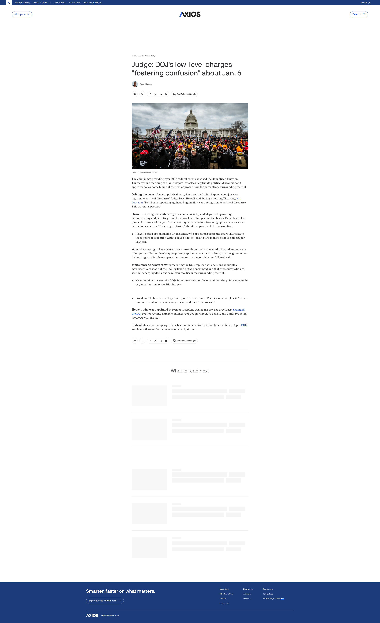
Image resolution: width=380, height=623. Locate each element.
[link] (134, 94)
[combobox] (42, 2)
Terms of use (268, 594)
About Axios (224, 589)
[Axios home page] (9, 2)
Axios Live (74, 2)
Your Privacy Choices (271, 599)
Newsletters (22, 2)
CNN (244, 325)
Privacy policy (268, 589)
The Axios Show (92, 2)
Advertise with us (226, 594)
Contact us (224, 603)
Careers (223, 599)
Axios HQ (246, 599)
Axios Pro (59, 2)
